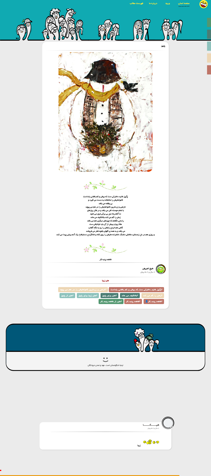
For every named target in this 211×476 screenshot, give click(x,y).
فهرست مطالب (136, 3)
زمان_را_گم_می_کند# (152, 295)
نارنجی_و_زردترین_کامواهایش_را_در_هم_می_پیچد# (83, 289)
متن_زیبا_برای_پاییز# (87, 295)
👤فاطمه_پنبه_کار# (153, 301)
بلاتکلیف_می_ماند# (130, 295)
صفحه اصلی (184, 3)
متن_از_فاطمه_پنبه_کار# (111, 301)
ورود (167, 3)
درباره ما (153, 3)
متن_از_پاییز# (67, 295)
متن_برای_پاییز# (109, 295)
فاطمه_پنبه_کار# (133, 301)
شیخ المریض (147, 268)
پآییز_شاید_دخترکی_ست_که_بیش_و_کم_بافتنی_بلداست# (136, 289)
